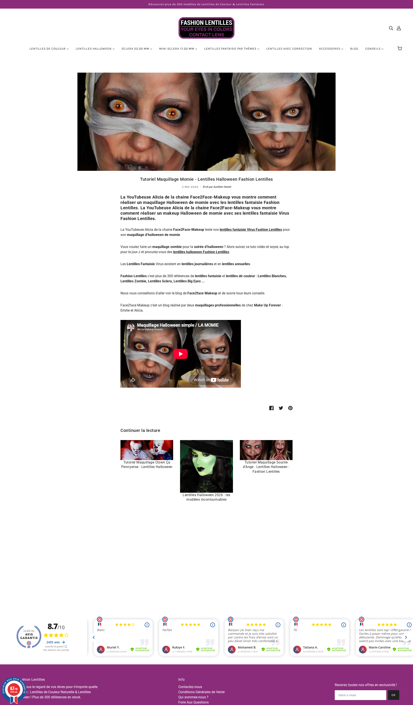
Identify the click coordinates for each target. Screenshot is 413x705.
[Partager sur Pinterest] (290, 408)
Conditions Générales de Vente (201, 692)
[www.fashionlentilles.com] (206, 28)
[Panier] (400, 48)
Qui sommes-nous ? (193, 697)
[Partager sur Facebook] (271, 408)
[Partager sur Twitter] (281, 408)
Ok (393, 695)
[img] (391, 28)
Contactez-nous (190, 687)
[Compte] (399, 28)
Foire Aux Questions (193, 702)
